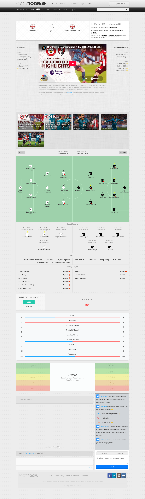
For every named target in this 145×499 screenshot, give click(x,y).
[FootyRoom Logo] (31, 3)
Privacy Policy (59, 475)
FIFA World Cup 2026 (70, 9)
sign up (31, 453)
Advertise (85, 475)
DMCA (50, 475)
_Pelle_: (99, 414)
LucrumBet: (103, 406)
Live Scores (73, 3)
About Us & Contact (72, 475)
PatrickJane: (104, 396)
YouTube (69, 92)
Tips (82, 3)
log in (25, 453)
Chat (112, 467)
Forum (62, 3)
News (54, 3)
